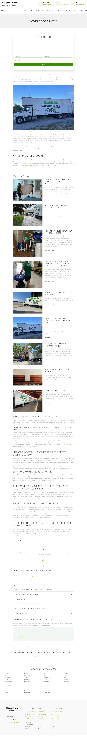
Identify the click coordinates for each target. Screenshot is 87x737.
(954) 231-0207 (56, 714)
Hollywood (26, 690)
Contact (84, 10)
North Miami (46, 685)
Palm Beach (7, 677)
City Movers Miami (41, 711)
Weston (65, 675)
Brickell (65, 673)
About (24, 10)
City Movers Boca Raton (30, 711)
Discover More (43, 557)
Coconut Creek (27, 679)
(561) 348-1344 (30, 714)
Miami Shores (66, 681)
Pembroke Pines (47, 677)
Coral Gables (46, 681)
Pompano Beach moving (22, 638)
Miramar (45, 679)
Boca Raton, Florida (67, 444)
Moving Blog (40, 10)
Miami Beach (27, 692)
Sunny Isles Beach (47, 688)
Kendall (45, 683)
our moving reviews (32, 576)
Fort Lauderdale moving (22, 633)
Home (2, 10)
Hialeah (45, 673)
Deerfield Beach (27, 683)
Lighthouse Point (27, 681)
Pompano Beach (8, 690)
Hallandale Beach (47, 686)
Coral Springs (7, 685)
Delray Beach (7, 688)
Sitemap (47, 735)
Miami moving (19, 629)
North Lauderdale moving (22, 634)
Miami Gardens (67, 683)
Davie (45, 675)
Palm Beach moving (21, 631)
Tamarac (26, 686)
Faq (31, 10)
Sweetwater (66, 685)
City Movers (36, 77)
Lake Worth (66, 677)
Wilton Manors (27, 677)
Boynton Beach (8, 683)
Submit (43, 64)
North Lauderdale (8, 681)
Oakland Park (27, 675)
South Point (46, 690)
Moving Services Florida (12, 10)
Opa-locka (66, 686)
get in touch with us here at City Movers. (62, 656)
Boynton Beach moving (21, 636)
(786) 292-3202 (43, 714)
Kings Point (26, 673)
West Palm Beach (67, 679)
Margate (6, 692)
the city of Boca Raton (32, 134)
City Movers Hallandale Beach (57, 711)
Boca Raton (7, 673)
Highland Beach (27, 688)
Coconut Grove (47, 692)
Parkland (26, 685)
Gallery (58, 10)
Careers (67, 10)
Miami (6, 675)
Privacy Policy (52, 735)
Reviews (50, 10)
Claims (75, 10)
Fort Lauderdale (8, 679)
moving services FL (25, 165)
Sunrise (6, 686)
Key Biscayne (66, 688)
